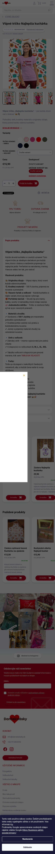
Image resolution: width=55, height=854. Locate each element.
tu (12, 824)
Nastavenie (27, 839)
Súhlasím (27, 847)
